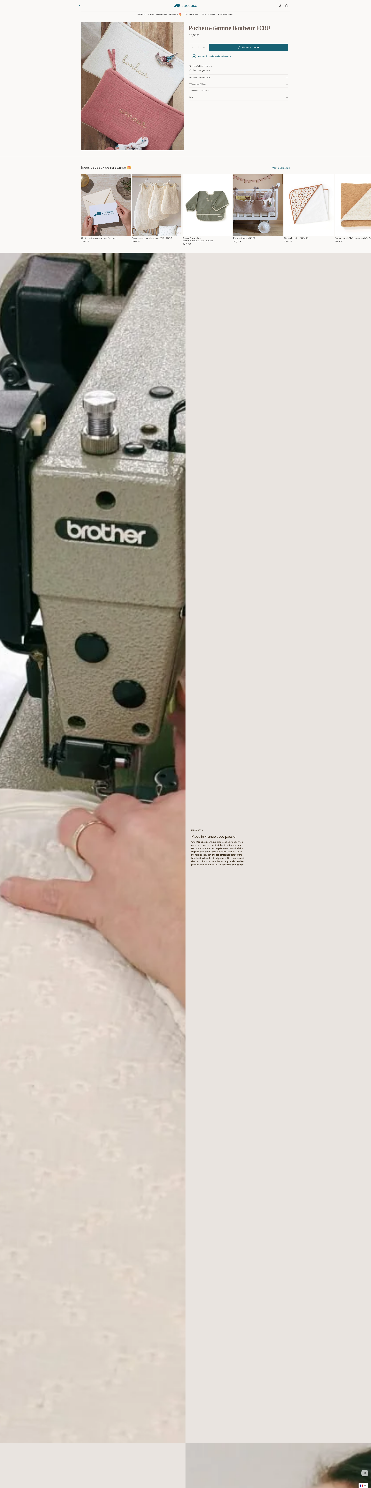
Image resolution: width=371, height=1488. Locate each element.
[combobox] (363, 1485)
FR (365, 1485)
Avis (191, 97)
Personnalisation (197, 84)
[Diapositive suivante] (286, 209)
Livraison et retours (199, 91)
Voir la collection (281, 167)
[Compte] (280, 5)
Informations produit (199, 78)
